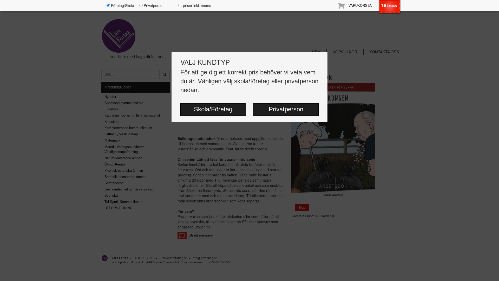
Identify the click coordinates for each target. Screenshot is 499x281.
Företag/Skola (122, 5)
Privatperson (286, 109)
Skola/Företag (213, 109)
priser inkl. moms (196, 5)
